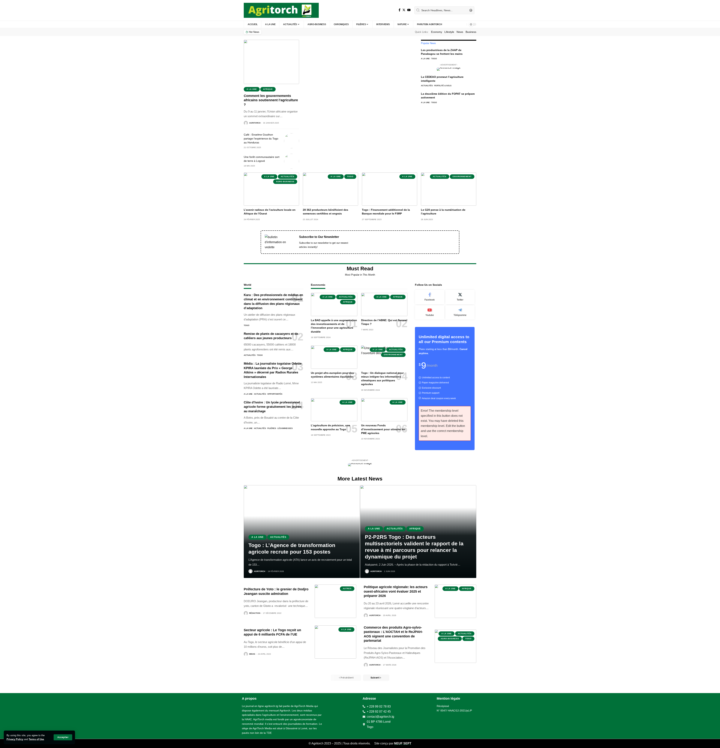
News (460, 31)
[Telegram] (460, 312)
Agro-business (285, 182)
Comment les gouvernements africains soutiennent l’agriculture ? (271, 100)
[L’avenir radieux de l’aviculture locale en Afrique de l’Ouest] (271, 189)
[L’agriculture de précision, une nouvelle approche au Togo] (334, 409)
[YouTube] (409, 10)
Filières (271, 428)
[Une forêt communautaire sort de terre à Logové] (291, 161)
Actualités (427, 86)
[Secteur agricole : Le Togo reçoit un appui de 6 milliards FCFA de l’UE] (335, 642)
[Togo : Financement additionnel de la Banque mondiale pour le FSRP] (389, 189)
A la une (252, 89)
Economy (436, 31)
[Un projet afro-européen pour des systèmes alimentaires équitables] (334, 357)
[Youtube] (429, 312)
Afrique (268, 89)
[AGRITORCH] (281, 10)
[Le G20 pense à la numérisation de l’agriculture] (448, 189)
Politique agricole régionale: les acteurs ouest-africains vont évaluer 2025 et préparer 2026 (396, 591)
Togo (434, 59)
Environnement (462, 176)
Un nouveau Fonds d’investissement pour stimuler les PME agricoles (383, 429)
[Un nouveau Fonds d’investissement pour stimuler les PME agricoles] (384, 409)
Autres (347, 589)
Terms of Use (36, 739)
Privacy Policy (15, 739)
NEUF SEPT (402, 743)
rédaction (254, 613)
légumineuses (285, 428)
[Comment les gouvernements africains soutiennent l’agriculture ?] (271, 62)
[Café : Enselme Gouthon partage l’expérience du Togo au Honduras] (291, 140)
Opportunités (274, 394)
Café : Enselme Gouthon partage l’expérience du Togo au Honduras (261, 138)
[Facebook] (399, 10)
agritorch (254, 123)
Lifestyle (449, 31)
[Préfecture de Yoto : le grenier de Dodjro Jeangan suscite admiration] (335, 601)
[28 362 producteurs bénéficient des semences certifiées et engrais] (330, 189)
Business (471, 31)
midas (252, 654)
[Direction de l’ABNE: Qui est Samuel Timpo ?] (384, 304)
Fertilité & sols (443, 86)
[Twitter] (403, 10)
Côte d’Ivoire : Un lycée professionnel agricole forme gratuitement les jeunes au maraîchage (273, 407)
